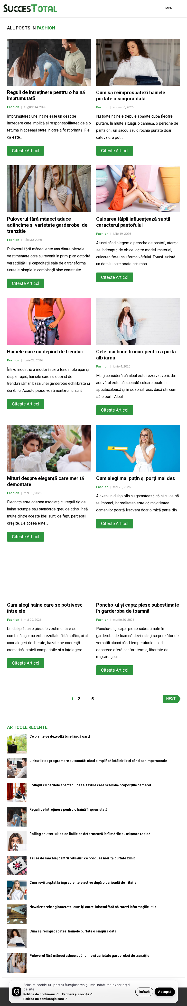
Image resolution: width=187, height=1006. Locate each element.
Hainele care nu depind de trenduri (45, 352)
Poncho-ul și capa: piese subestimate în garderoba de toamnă (137, 608)
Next (171, 698)
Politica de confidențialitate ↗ (45, 998)
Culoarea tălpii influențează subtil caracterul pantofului (133, 222)
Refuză (144, 991)
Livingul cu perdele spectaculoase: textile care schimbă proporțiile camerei (90, 785)
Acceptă (164, 991)
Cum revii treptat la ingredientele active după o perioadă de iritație (82, 882)
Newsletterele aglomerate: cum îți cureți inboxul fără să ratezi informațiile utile (93, 907)
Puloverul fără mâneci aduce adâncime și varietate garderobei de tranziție (47, 225)
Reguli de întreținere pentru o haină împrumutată (68, 809)
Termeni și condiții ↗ (77, 994)
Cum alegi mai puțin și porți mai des (135, 478)
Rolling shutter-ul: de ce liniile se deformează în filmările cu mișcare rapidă (89, 834)
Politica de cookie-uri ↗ (41, 994)
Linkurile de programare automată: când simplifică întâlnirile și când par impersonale (98, 761)
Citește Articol (25, 150)
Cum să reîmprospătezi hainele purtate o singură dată (130, 96)
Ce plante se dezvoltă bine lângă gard (59, 736)
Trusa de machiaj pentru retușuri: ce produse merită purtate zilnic (82, 858)
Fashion (13, 107)
